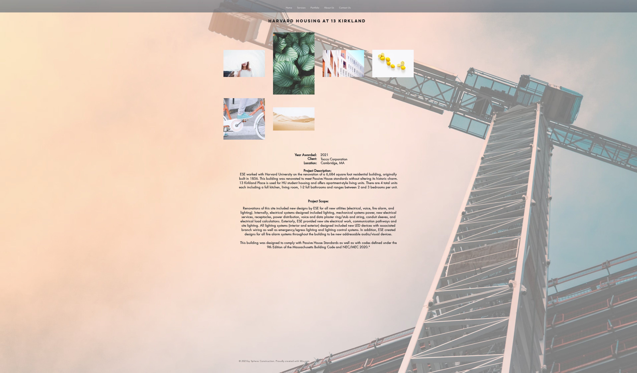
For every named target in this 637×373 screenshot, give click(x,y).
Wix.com (305, 361)
